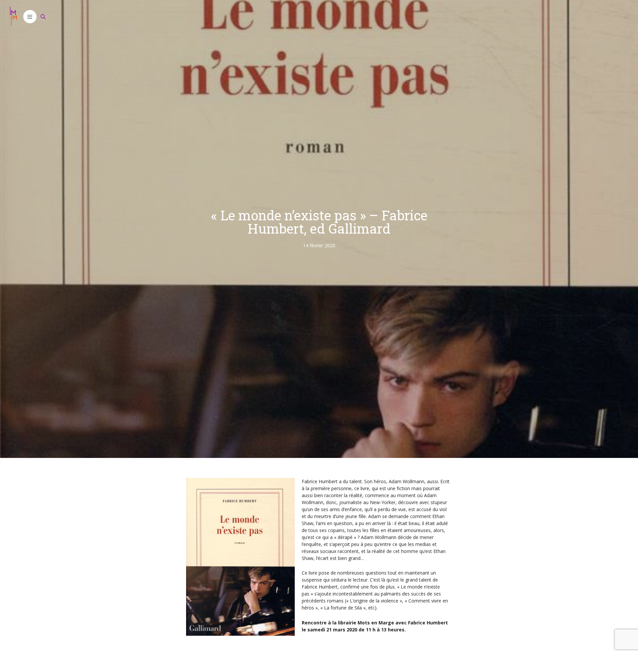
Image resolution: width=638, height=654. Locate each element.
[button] (30, 16)
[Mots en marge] (13, 16)
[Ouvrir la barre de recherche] (43, 16)
